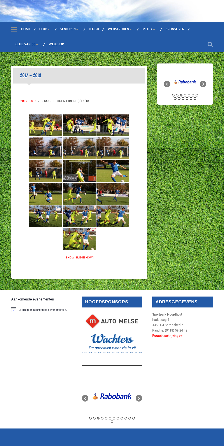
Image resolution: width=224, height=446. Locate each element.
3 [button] (181, 95)
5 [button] (189, 95)
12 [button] (191, 98)
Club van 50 (26, 44)
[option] (185, 82)
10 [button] (183, 98)
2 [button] (177, 95)
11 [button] (187, 98)
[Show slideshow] (79, 257)
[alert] (41, 309)
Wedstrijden (118, 29)
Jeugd (94, 29)
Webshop (56, 44)
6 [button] (193, 95)
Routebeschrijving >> (167, 336)
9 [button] (179, 98)
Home (26, 29)
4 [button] (185, 95)
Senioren (68, 29)
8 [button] (175, 98)
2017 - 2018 (28, 101)
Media (147, 29)
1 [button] (173, 95)
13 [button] (195, 98)
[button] (167, 84)
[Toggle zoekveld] (210, 44)
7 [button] (197, 95)
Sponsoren (175, 29)
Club (43, 29)
